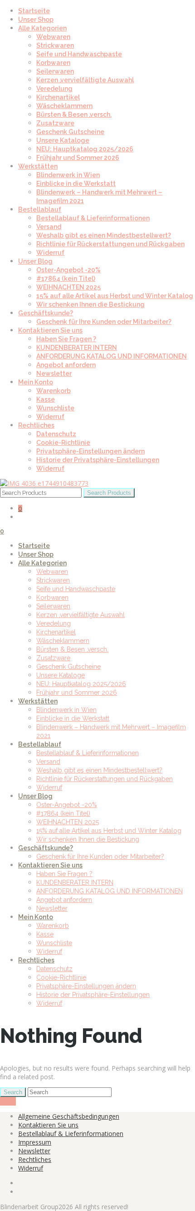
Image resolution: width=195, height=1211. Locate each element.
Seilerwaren (55, 71)
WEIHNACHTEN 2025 (68, 287)
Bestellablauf (39, 209)
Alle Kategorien (42, 28)
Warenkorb (53, 390)
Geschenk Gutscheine (70, 131)
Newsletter (54, 373)
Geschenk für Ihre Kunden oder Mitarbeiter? (103, 321)
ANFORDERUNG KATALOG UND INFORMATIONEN (111, 356)
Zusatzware (55, 123)
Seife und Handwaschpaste (79, 54)
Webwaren (53, 36)
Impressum (34, 1142)
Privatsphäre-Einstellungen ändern (90, 451)
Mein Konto (35, 382)
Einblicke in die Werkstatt (76, 183)
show (8, 1101)
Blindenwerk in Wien (68, 175)
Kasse (45, 399)
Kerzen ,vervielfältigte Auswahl (85, 80)
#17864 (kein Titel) (65, 278)
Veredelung (54, 88)
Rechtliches (36, 425)
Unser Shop (36, 19)
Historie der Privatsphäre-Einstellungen (97, 459)
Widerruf (50, 252)
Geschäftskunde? (45, 313)
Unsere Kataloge (62, 140)
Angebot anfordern (66, 365)
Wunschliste (55, 408)
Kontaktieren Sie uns (50, 330)
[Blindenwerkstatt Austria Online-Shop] (44, 483)
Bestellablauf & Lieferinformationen (93, 218)
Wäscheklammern (64, 106)
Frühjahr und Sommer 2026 (77, 157)
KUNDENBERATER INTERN (76, 347)
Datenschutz (56, 434)
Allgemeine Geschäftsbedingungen (68, 1116)
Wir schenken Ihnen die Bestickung (90, 304)
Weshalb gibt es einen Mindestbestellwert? (103, 235)
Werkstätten (38, 166)
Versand (48, 226)
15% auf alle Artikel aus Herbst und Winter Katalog (114, 295)
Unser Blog (35, 261)
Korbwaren (53, 62)
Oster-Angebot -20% (68, 270)
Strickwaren (55, 45)
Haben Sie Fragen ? (66, 339)
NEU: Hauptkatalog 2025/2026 (84, 149)
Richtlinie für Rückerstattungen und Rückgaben (110, 244)
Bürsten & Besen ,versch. (74, 114)
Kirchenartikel (58, 97)
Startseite (34, 11)
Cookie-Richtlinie (63, 442)
